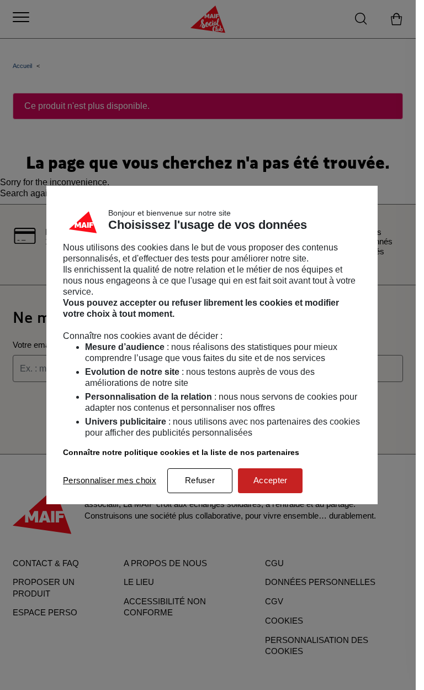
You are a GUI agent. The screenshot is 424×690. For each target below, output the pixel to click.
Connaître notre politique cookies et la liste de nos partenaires (181, 452)
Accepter (270, 480)
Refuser (200, 480)
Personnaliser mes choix (109, 480)
